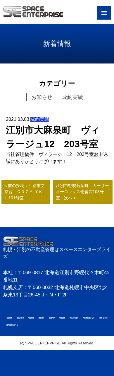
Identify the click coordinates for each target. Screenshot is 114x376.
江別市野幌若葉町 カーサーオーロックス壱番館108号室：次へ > (82, 191)
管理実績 (62, 318)
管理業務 (31, 318)
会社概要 (9, 318)
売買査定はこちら (12, 325)
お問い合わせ (103, 318)
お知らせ (41, 97)
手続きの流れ (74, 318)
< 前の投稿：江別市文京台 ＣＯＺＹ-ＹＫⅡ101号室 (24, 191)
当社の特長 (20, 318)
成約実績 (72, 97)
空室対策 (52, 318)
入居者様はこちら (88, 318)
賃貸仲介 (41, 318)
